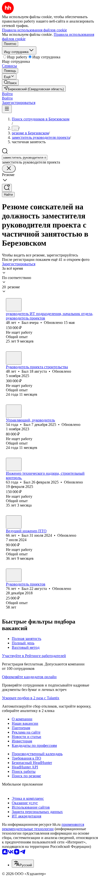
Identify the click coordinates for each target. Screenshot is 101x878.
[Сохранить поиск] (7, 188)
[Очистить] (9, 169)
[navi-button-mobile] (7, 109)
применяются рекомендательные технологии (43, 826)
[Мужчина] (14, 304)
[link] (10, 82)
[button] (7, 94)
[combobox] (24, 157)
